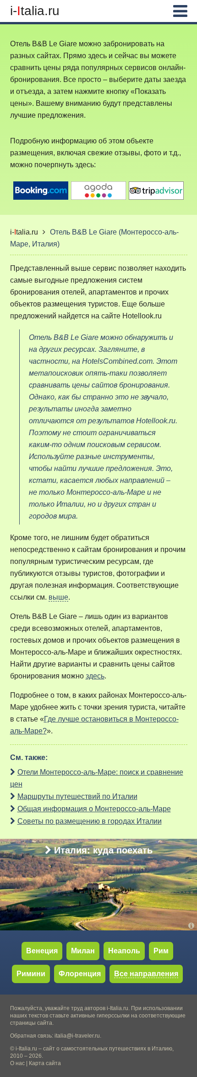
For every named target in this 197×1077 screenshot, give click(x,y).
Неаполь (124, 951)
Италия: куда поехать (103, 850)
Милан (83, 951)
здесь (95, 676)
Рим (161, 951)
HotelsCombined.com (117, 361)
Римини (30, 974)
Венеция (42, 951)
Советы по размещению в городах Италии (89, 821)
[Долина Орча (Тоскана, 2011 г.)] (192, 925)
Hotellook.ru (142, 316)
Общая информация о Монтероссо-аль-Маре (94, 809)
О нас (17, 1063)
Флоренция (80, 974)
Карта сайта (45, 1063)
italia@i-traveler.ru (77, 1036)
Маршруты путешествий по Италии (77, 796)
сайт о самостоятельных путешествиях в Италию (107, 1048)
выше (58, 597)
